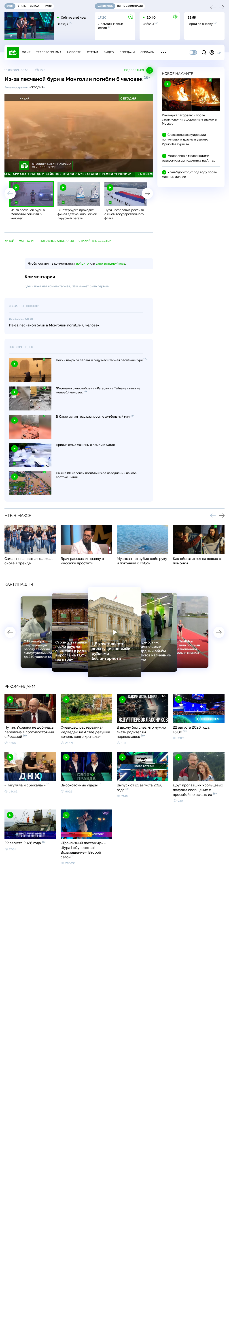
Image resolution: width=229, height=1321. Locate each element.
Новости (74, 52)
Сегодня (36, 87)
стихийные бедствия (95, 240)
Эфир (26, 52)
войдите (82, 263)
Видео (109, 52)
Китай (9, 240)
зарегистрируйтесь (110, 263)
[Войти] (212, 52)
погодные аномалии (57, 240)
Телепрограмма (48, 52)
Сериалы (147, 52)
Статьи (92, 52)
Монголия (27, 240)
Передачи (127, 52)
